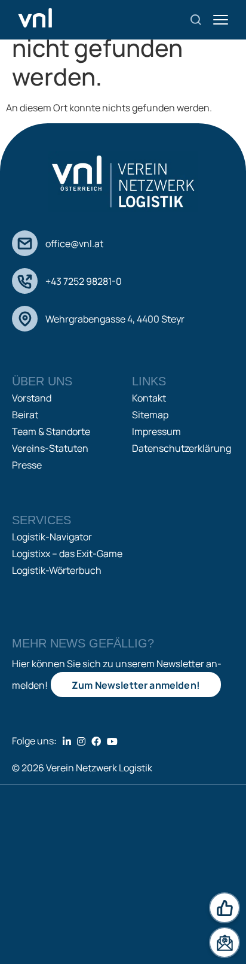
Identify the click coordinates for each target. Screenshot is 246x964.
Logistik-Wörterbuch (57, 570)
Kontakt (149, 398)
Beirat (25, 414)
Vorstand (31, 398)
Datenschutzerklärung (181, 448)
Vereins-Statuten (50, 448)
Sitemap (150, 414)
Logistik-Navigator (52, 536)
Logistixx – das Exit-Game (67, 553)
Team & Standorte (51, 431)
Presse (27, 465)
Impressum (156, 431)
